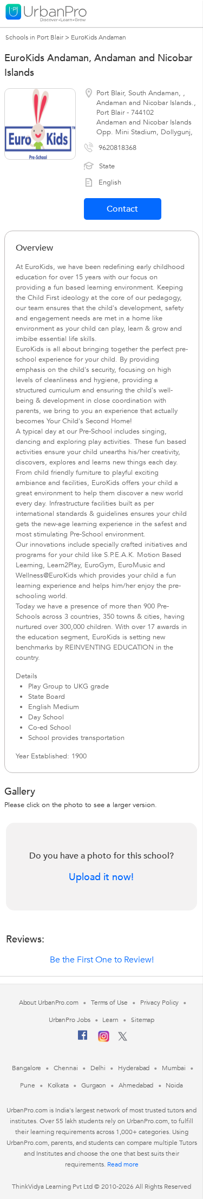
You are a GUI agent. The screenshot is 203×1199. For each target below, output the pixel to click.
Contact (122, 209)
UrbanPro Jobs (69, 1019)
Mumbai (173, 1068)
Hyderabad (133, 1068)
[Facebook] (82, 1039)
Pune (27, 1085)
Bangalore (26, 1068)
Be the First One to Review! (102, 960)
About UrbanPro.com (48, 1002)
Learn (110, 1019)
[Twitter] (122, 1038)
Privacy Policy (159, 1002)
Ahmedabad (136, 1085)
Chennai (65, 1068)
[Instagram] (103, 1040)
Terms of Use (109, 1002)
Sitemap (142, 1019)
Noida (174, 1085)
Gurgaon (93, 1085)
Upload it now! (101, 877)
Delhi (98, 1068)
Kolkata (58, 1085)
